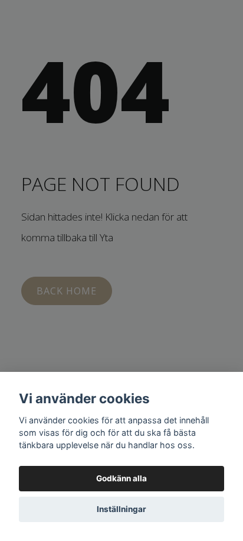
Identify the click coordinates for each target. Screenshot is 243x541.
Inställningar (121, 509)
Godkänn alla (121, 478)
